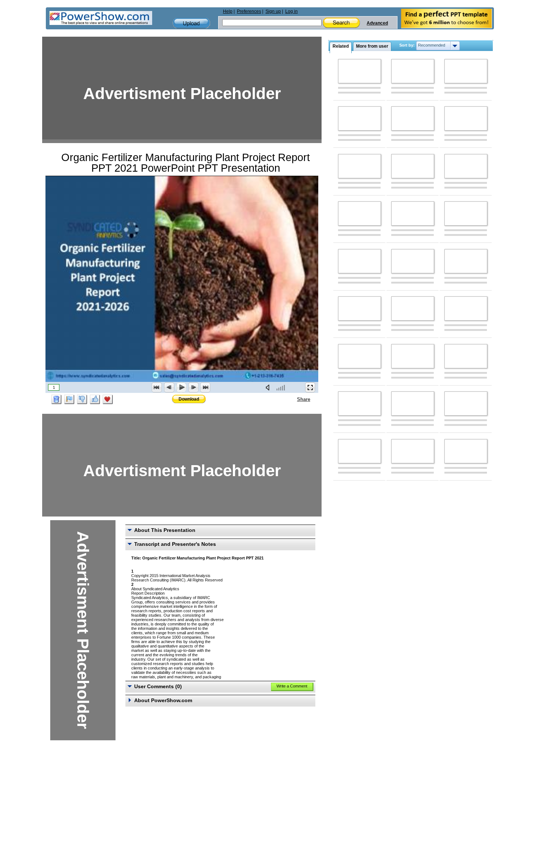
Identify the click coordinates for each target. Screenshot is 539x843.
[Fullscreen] (310, 387)
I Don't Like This (82, 399)
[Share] (292, 399)
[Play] (181, 387)
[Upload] (191, 23)
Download (189, 399)
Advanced (377, 23)
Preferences (249, 11)
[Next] (193, 387)
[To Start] (156, 387)
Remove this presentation (56, 399)
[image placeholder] (359, 71)
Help (227, 11)
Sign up (273, 11)
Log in (291, 11)
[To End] (205, 387)
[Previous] (169, 387)
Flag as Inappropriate (69, 399)
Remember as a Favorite (108, 399)
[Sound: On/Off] (269, 387)
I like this (95, 399)
